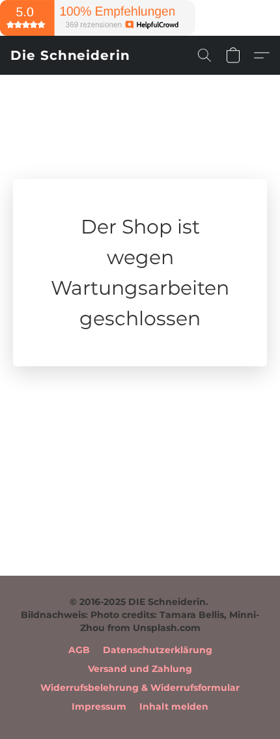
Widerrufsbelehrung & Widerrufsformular (140, 687)
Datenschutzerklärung (157, 650)
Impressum (99, 706)
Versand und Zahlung (140, 669)
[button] (70, 55)
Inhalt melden (173, 706)
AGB (79, 650)
